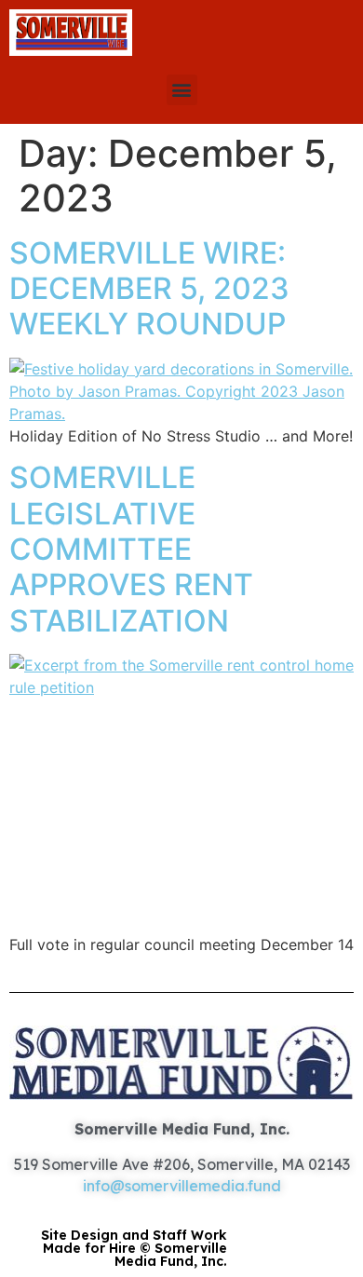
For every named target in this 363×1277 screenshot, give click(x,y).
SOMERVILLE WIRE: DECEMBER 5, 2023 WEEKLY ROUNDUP (149, 289)
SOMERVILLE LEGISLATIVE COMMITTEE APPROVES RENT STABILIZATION (131, 549)
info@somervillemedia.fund (182, 1185)
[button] (182, 90)
